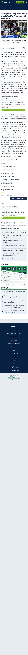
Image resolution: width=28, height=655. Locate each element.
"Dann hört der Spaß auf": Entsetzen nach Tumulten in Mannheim (14, 306)
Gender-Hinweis (14, 353)
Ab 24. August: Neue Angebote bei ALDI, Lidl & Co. (13, 236)
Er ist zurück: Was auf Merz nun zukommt (14, 232)
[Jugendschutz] (14, 377)
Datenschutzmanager (14, 343)
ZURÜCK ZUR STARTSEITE (19, 198)
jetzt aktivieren (7, 110)
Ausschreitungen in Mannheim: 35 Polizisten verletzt (13, 301)
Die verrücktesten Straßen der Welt (12, 250)
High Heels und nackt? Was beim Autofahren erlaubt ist (11, 254)
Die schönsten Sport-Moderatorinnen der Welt (14, 292)
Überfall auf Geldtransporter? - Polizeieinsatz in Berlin (12, 297)
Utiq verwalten (14, 347)
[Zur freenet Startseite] (5, 1)
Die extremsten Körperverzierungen (12, 259)
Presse (14, 357)
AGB (14, 350)
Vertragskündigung (14, 367)
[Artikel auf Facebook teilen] (24, 48)
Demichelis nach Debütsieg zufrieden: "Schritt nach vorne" (13, 246)
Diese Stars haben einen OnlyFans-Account (12, 241)
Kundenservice (14, 330)
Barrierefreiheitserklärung (14, 333)
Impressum (14, 336)
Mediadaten (14, 360)
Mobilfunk (20, 2)
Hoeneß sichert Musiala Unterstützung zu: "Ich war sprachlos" (15, 311)
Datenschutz (14, 340)
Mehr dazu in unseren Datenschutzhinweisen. (15, 120)
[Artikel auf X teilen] (26, 48)
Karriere (14, 363)
